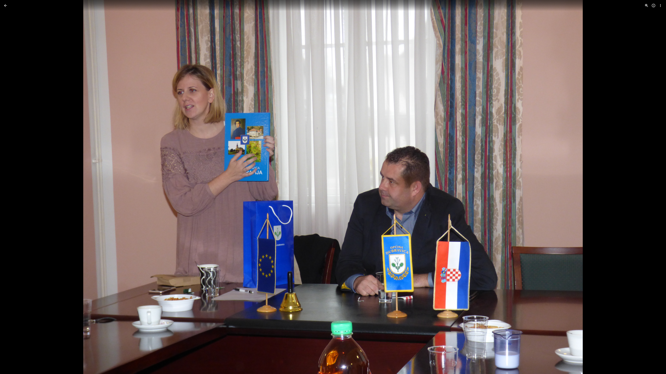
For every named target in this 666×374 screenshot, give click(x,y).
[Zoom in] (646, 5)
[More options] (660, 5)
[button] (10, 187)
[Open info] (653, 5)
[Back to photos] (5, 5)
